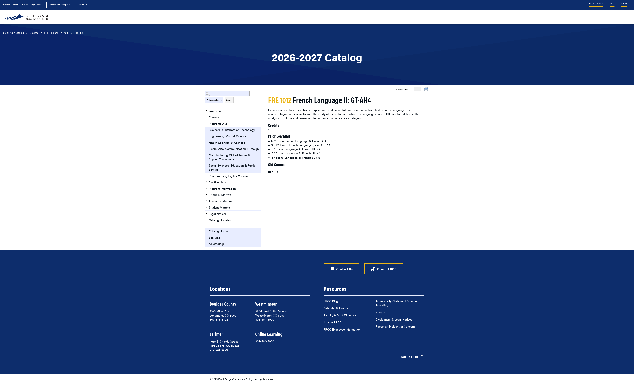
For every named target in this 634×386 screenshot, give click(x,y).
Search (229, 99)
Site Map (214, 237)
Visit (612, 3)
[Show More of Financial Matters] (206, 194)
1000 (66, 32)
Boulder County (223, 304)
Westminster (266, 304)
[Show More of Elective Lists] (206, 182)
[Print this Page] (426, 89)
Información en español (60, 4)
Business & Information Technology (232, 130)
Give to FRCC (83, 4)
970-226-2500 (219, 349)
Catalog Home (218, 231)
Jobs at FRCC (332, 322)
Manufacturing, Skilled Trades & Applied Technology (229, 157)
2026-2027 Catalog (13, 32)
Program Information (222, 188)
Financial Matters (220, 195)
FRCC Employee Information (342, 329)
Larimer (216, 334)
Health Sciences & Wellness (227, 142)
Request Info (596, 3)
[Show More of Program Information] (206, 188)
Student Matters (219, 207)
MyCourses (36, 4)
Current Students (11, 4)
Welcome (215, 111)
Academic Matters (221, 201)
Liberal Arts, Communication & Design (234, 149)
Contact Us (341, 269)
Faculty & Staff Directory (340, 315)
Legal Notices (218, 214)
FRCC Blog (331, 301)
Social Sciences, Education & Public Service (232, 167)
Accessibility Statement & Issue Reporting (396, 303)
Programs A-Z (218, 123)
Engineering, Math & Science (227, 136)
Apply (624, 3)
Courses (34, 32)
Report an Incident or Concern (395, 326)
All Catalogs (217, 244)
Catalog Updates (220, 220)
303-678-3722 (219, 319)
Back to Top (412, 356)
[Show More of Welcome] (206, 110)
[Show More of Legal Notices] (206, 213)
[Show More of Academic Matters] (206, 200)
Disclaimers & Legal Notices (393, 319)
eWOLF (25, 4)
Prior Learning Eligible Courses (229, 176)
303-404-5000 (264, 319)
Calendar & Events (336, 308)
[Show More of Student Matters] (206, 207)
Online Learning (268, 334)
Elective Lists (217, 182)
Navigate (381, 312)
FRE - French (51, 32)
